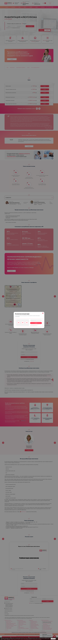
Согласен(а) (53, 638)
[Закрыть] (56, 638)
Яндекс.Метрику (25, 638)
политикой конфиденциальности (33, 325)
